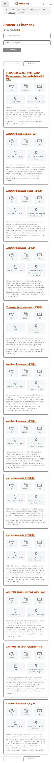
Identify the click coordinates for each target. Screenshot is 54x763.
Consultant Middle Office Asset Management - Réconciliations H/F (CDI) (25, 75)
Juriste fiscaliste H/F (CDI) (20, 478)
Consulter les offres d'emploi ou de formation (28, 9)
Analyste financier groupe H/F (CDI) (25, 591)
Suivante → (31, 64)
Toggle (5, 4)
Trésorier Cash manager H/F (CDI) (24, 307)
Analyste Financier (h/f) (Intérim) (24, 646)
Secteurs (11, 12)
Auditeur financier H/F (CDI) (21, 247)
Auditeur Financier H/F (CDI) (21, 133)
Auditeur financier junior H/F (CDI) (24, 190)
